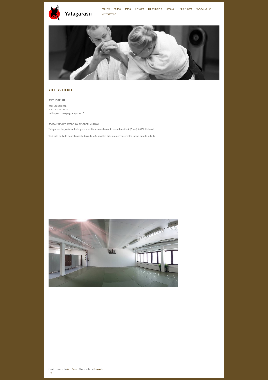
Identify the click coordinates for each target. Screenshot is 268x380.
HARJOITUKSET (185, 9)
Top (50, 372)
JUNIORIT (139, 9)
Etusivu (106, 9)
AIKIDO (117, 9)
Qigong (170, 9)
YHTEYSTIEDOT (109, 14)
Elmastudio (98, 369)
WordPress (72, 369)
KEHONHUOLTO (155, 9)
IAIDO (128, 9)
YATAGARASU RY (204, 9)
